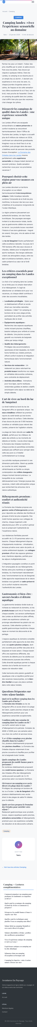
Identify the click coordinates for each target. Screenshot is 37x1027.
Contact (4, 1012)
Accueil (4, 11)
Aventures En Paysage (13, 980)
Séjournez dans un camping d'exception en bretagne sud (15, 954)
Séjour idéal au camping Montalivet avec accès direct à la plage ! (17, 927)
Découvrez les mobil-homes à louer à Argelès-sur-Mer (18, 913)
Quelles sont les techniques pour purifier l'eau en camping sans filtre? (18, 920)
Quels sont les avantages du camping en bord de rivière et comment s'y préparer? (18, 905)
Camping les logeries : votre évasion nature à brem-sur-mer (18, 961)
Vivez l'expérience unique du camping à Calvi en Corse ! (18, 941)
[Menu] (33, 1)
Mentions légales (7, 1008)
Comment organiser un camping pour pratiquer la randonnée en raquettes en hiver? (18, 896)
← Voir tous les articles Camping (14, 867)
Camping (12, 11)
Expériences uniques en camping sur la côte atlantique (18, 947)
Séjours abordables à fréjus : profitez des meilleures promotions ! (18, 934)
